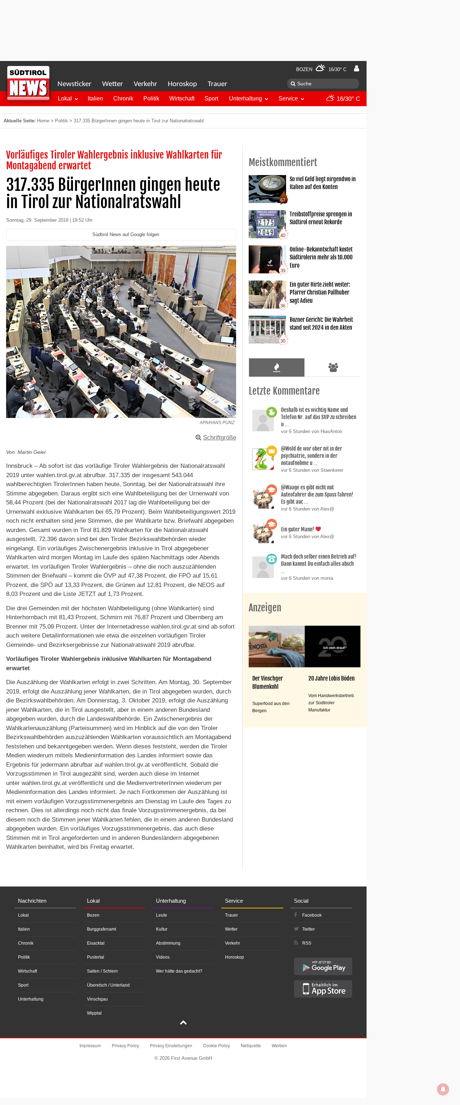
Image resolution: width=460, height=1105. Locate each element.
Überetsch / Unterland (108, 985)
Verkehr (145, 84)
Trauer (217, 84)
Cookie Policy (216, 1045)
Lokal (65, 98)
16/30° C (347, 98)
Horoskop (182, 84)
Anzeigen (265, 607)
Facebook (312, 915)
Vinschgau (97, 999)
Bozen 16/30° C (321, 69)
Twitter (308, 929)
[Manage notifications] (443, 1089)
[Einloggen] (356, 68)
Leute (161, 915)
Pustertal (95, 957)
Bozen (93, 915)
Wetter (112, 84)
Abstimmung (168, 943)
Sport (211, 98)
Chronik (123, 98)
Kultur (161, 929)
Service (288, 98)
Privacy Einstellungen (171, 1045)
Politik (151, 98)
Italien (95, 98)
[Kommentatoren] (333, 367)
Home (43, 120)
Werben (279, 1045)
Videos (163, 957)
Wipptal (94, 1013)
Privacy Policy (125, 1045)
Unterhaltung (245, 98)
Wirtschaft (181, 98)
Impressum (90, 1045)
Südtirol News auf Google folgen (125, 234)
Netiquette (251, 1045)
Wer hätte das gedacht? (179, 971)
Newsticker (74, 84)
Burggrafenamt (101, 929)
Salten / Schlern (102, 971)
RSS (306, 943)
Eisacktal (96, 943)
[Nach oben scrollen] (183, 1023)
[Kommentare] (276, 367)
